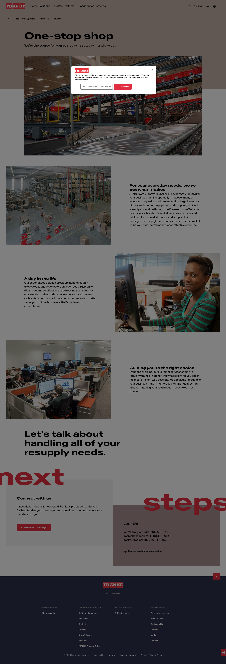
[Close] (153, 69)
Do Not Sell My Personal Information (96, 86)
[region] (113, 80)
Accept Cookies (122, 86)
